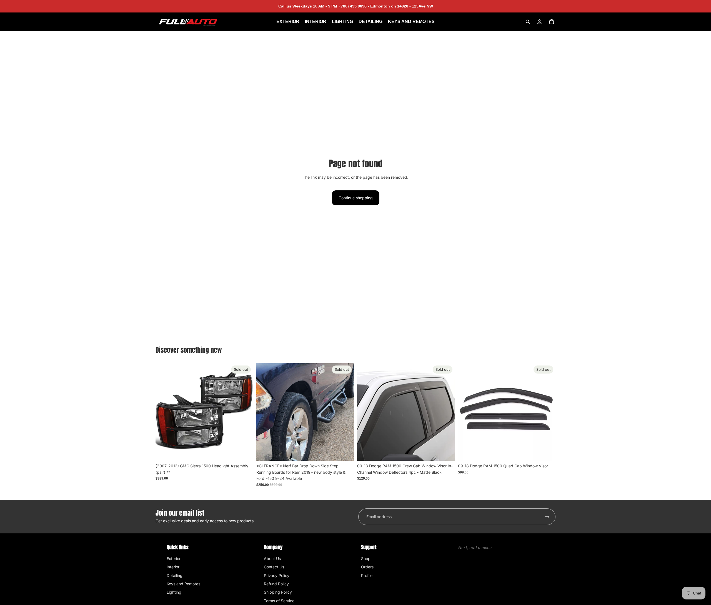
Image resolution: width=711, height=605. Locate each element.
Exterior (174, 558)
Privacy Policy (276, 575)
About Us (272, 558)
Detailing (174, 575)
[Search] (528, 22)
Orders (367, 566)
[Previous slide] (264, 412)
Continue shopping (356, 197)
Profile (366, 575)
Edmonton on (401, 6)
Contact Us (274, 566)
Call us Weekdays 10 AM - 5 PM (323, 6)
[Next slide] (345, 412)
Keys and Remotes (183, 583)
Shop (365, 558)
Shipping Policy (278, 592)
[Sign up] (547, 517)
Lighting (174, 592)
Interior (173, 566)
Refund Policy (276, 583)
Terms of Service (279, 600)
